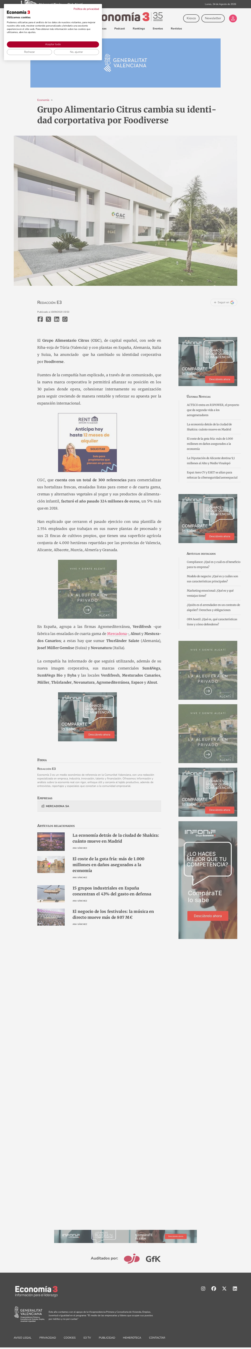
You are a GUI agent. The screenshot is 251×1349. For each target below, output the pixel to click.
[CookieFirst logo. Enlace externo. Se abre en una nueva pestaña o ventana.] (18, 12)
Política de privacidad (86, 9)
